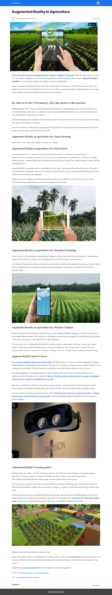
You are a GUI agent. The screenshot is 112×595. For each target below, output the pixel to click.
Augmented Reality (27, 573)
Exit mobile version (56, 592)
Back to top (96, 585)
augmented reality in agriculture (27, 577)
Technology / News (42, 573)
